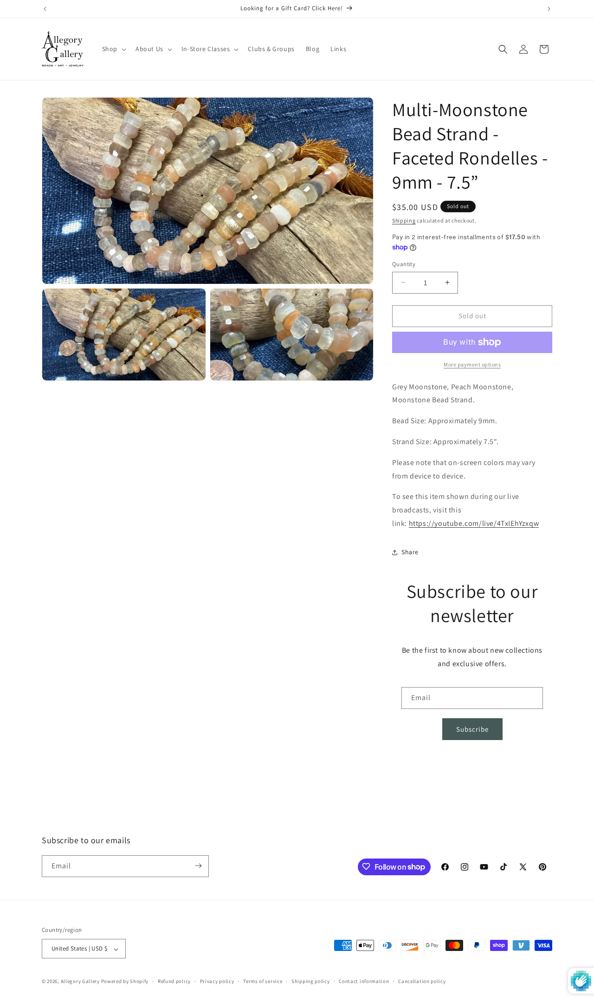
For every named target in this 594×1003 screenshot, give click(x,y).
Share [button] (410, 552)
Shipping (404, 220)
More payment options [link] (472, 364)
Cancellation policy (422, 981)
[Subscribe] (198, 866)
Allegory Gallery (80, 981)
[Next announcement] (549, 9)
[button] (113, 49)
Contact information (364, 981)
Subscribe (472, 729)
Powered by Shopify (125, 981)
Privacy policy (217, 981)
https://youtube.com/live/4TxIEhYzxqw (474, 523)
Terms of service (262, 981)
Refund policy (174, 981)
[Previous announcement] (45, 9)
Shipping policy (310, 981)
